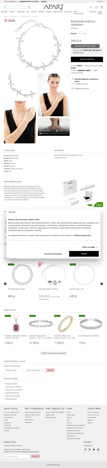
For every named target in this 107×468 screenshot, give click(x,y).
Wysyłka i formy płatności (14, 390)
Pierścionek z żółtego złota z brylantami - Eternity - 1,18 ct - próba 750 (64, 338)
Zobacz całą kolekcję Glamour (53, 353)
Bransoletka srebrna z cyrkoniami (48, 289)
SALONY (100, 1)
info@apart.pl (87, 445)
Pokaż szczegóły (89, 247)
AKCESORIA (68, 12)
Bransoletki (14, 158)
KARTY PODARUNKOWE (78, 12)
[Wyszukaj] (5, 7)
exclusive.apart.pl (93, 415)
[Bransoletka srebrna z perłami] (22, 274)
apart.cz (90, 420)
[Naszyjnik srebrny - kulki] (84, 274)
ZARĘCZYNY (21, 12)
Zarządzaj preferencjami (53, 254)
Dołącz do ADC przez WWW (55, 412)
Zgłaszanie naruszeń (73, 438)
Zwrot (6, 420)
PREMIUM (41, 12)
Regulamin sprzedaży (12, 396)
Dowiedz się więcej (78, 52)
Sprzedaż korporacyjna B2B (76, 425)
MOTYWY (34, 12)
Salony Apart (71, 415)
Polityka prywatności (73, 430)
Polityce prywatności (83, 235)
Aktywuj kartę (29, 420)
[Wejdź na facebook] (85, 449)
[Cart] (102, 7)
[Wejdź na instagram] (89, 449)
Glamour (13, 163)
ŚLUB (27, 12)
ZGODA (84, 254)
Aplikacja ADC (50, 415)
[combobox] (80, 33)
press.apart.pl (92, 417)
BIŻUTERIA (4, 12)
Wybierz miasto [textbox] (11, 370)
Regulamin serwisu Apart (75, 428)
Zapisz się (35, 456)
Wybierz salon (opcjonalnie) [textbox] (34, 370)
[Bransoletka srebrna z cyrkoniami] (53, 274)
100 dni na (81, 70)
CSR (68, 420)
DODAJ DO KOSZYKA (87, 59)
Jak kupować (8, 417)
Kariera (69, 423)
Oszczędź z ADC (85, 46)
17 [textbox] (79, 33)
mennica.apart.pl (93, 412)
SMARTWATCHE (58, 12)
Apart (10, 161)
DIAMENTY (12, 12)
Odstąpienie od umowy (11, 428)
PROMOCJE (92, 12)
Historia (69, 417)
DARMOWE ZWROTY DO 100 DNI (29, 1)
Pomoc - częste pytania (11, 412)
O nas (69, 412)
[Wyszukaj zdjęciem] (29, 7)
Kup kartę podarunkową (33, 412)
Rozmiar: (74, 33)
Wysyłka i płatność (10, 415)
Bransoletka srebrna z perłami (16, 289)
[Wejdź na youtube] (94, 449)
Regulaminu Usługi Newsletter (30, 451)
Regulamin (7, 423)
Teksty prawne (71, 436)
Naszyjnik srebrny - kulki (77, 289)
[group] (22, 284)
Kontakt (6, 430)
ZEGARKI (48, 12)
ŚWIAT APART (100, 12)
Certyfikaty (7, 425)
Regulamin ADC (51, 417)
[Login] (91, 7)
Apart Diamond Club (12, 393)
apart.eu (90, 423)
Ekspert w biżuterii (11, 384)
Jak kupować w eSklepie (13, 387)
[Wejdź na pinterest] (98, 449)
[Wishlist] (96, 7)
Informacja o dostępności (75, 433)
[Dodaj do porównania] (72, 88)
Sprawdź (50, 370)
